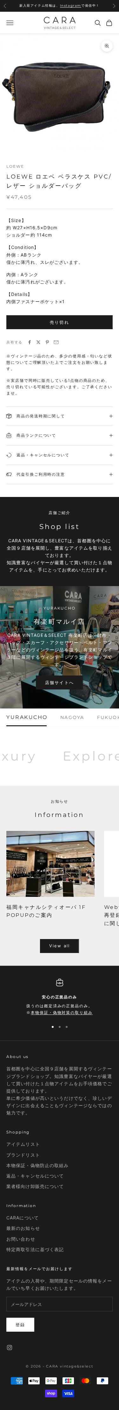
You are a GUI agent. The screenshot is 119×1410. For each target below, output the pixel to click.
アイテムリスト (23, 1144)
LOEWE (15, 166)
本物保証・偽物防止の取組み (37, 1165)
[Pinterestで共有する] (47, 342)
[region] (59, 997)
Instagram (70, 3)
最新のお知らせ (23, 1228)
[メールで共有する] (56, 342)
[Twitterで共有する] (38, 342)
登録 (20, 1324)
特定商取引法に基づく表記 (35, 1249)
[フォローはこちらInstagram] (9, 1347)
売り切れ (59, 322)
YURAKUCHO (27, 717)
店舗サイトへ (59, 682)
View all (59, 945)
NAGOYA (72, 717)
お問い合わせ (20, 1239)
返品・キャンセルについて (35, 1175)
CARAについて (22, 1217)
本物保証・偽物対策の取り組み (62, 1012)
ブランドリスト (23, 1155)
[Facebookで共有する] (29, 342)
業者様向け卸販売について (35, 1186)
